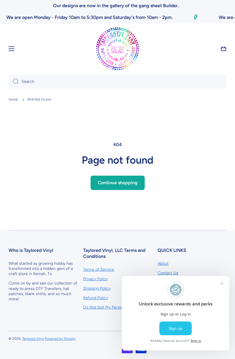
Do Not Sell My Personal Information (116, 307)
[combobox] (117, 81)
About (163, 263)
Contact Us (168, 272)
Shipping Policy (97, 288)
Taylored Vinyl (33, 339)
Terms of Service (98, 269)
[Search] (14, 81)
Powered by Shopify (60, 339)
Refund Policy (95, 297)
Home (13, 99)
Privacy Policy (95, 278)
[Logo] (117, 48)
